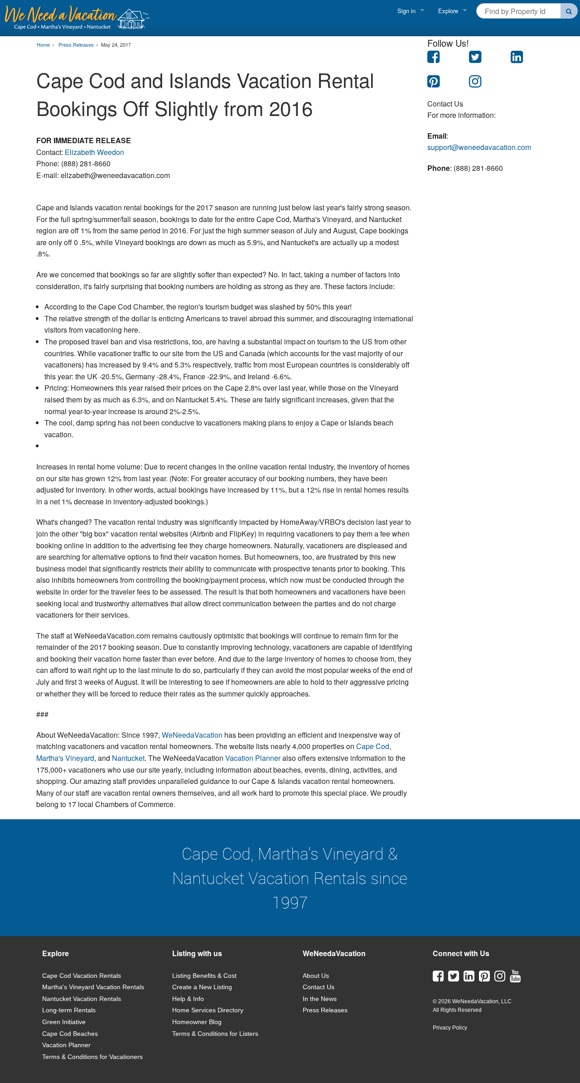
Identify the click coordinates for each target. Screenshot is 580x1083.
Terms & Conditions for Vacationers (92, 1056)
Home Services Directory (207, 1010)
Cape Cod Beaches (70, 1033)
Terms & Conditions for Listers (215, 1033)
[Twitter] (453, 978)
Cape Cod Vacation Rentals (81, 975)
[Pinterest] (484, 978)
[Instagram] (499, 978)
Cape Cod (372, 746)
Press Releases (325, 1010)
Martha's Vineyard (65, 758)
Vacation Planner (252, 758)
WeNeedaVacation (192, 735)
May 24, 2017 (116, 45)
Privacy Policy (450, 1028)
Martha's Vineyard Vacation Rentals (93, 987)
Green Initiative (64, 1021)
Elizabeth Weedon (94, 152)
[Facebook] (438, 978)
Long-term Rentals (69, 1010)
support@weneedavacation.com (479, 147)
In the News (320, 998)
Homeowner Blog (197, 1021)
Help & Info (188, 998)
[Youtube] (515, 978)
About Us (316, 975)
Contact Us (318, 987)
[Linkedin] (469, 978)
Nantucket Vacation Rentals (81, 998)
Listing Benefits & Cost (204, 975)
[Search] (569, 11)
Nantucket (128, 758)
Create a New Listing (202, 987)
